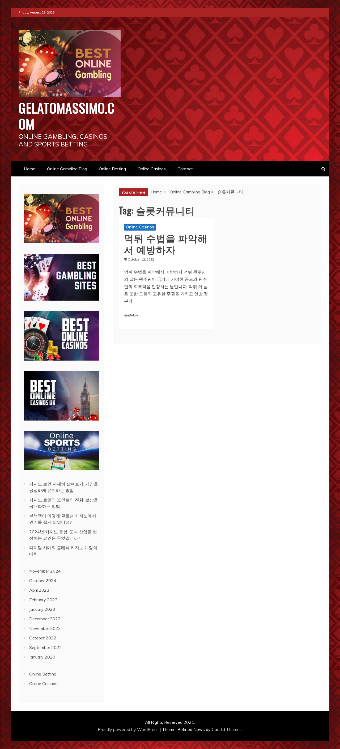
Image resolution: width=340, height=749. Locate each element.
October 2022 (42, 637)
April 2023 (39, 590)
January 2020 (42, 657)
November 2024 (45, 571)
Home (29, 168)
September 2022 (45, 647)
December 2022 (45, 618)
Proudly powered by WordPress (129, 729)
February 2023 (43, 599)
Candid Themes (227, 729)
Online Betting (112, 168)
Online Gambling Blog (67, 168)
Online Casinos (152, 168)
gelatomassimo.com (66, 115)
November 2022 (45, 628)
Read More (131, 315)
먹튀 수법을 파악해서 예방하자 (165, 243)
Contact (185, 168)
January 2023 (42, 609)
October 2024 (42, 580)
